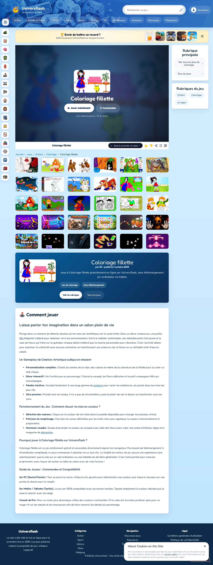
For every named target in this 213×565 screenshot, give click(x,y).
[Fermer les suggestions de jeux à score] (202, 36)
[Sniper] (5, 151)
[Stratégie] (5, 126)
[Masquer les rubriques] (5, 22)
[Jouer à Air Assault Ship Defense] (171, 36)
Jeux (29, 154)
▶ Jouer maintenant (79, 107)
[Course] (5, 92)
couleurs (98, 385)
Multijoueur (119, 20)
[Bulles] (5, 143)
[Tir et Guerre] (5, 32)
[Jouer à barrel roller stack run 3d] (192, 36)
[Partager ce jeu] (156, 145)
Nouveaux (153, 20)
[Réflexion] (5, 49)
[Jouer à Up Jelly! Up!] (149, 36)
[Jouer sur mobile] (165, 145)
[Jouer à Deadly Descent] (160, 36)
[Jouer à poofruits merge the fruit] (181, 36)
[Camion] (5, 168)
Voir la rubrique (71, 294)
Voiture (55, 20)
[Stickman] (5, 66)
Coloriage (51, 154)
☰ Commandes (108, 107)
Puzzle (94, 20)
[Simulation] (5, 117)
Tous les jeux (94, 294)
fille (21, 338)
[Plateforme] (5, 75)
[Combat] (5, 83)
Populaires (171, 20)
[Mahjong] (5, 41)
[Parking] (5, 160)
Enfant (39, 154)
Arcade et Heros (36, 20)
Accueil (19, 154)
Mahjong (80, 552)
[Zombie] (5, 58)
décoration (47, 432)
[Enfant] (5, 100)
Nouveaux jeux (132, 535)
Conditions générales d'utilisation (184, 535)
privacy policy (171, 554)
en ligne (182, 102)
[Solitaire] (5, 134)
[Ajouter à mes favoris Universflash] (160, 145)
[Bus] (5, 177)
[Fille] (5, 109)
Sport (81, 20)
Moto (69, 20)
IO (105, 20)
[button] (125, 145)
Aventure (137, 20)
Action (17, 20)
